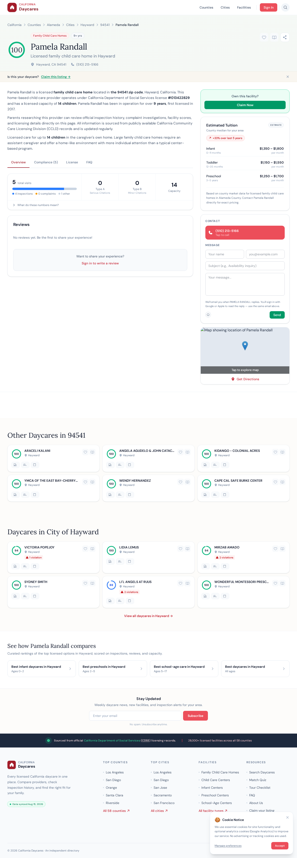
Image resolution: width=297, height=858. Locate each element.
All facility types (211, 811)
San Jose (160, 787)
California (14, 25)
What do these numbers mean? (38, 205)
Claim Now (245, 105)
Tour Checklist (259, 787)
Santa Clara (114, 795)
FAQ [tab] (89, 162)
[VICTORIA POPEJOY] (53, 557)
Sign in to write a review (100, 263)
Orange (111, 787)
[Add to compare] (274, 37)
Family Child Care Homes (50, 36)
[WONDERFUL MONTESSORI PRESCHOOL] (243, 592)
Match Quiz (257, 780)
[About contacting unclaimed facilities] (208, 314)
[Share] (285, 37)
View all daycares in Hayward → (148, 616)
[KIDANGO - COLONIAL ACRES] (243, 458)
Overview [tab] (18, 162)
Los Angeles (115, 772)
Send (277, 315)
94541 (105, 25)
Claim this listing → (56, 77)
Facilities (244, 7)
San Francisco (164, 803)
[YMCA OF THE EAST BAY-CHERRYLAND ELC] (53, 488)
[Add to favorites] (264, 37)
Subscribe (195, 716)
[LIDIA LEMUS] (148, 557)
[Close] (287, 817)
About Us (256, 803)
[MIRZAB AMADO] (243, 557)
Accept (280, 846)
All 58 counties (114, 811)
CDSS (145, 740)
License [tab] (72, 162)
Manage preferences (228, 846)
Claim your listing (261, 810)
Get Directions (248, 379)
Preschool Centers (215, 795)
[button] (245, 350)
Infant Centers (212, 787)
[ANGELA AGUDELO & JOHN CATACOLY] (148, 458)
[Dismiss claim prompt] (288, 76)
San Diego (113, 780)
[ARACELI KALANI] (53, 458)
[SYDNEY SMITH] (53, 592)
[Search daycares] (285, 7)
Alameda (53, 25)
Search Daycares (262, 772)
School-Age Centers (216, 803)
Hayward (87, 25)
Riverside (112, 803)
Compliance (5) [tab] (46, 162)
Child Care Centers (215, 780)
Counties (206, 7)
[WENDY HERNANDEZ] (148, 488)
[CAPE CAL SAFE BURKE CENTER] (243, 488)
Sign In (269, 7)
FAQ (252, 795)
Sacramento (163, 795)
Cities (225, 7)
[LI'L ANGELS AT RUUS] (148, 592)
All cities (157, 811)
